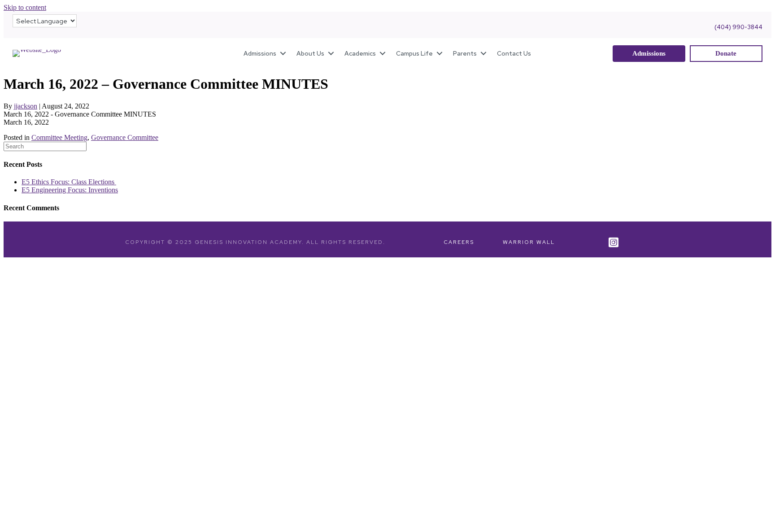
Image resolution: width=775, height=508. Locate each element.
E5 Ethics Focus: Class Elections (69, 182)
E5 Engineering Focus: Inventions (70, 190)
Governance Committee (124, 137)
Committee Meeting (59, 137)
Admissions (260, 53)
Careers (459, 242)
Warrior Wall (529, 242)
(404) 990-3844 (738, 27)
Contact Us (514, 53)
